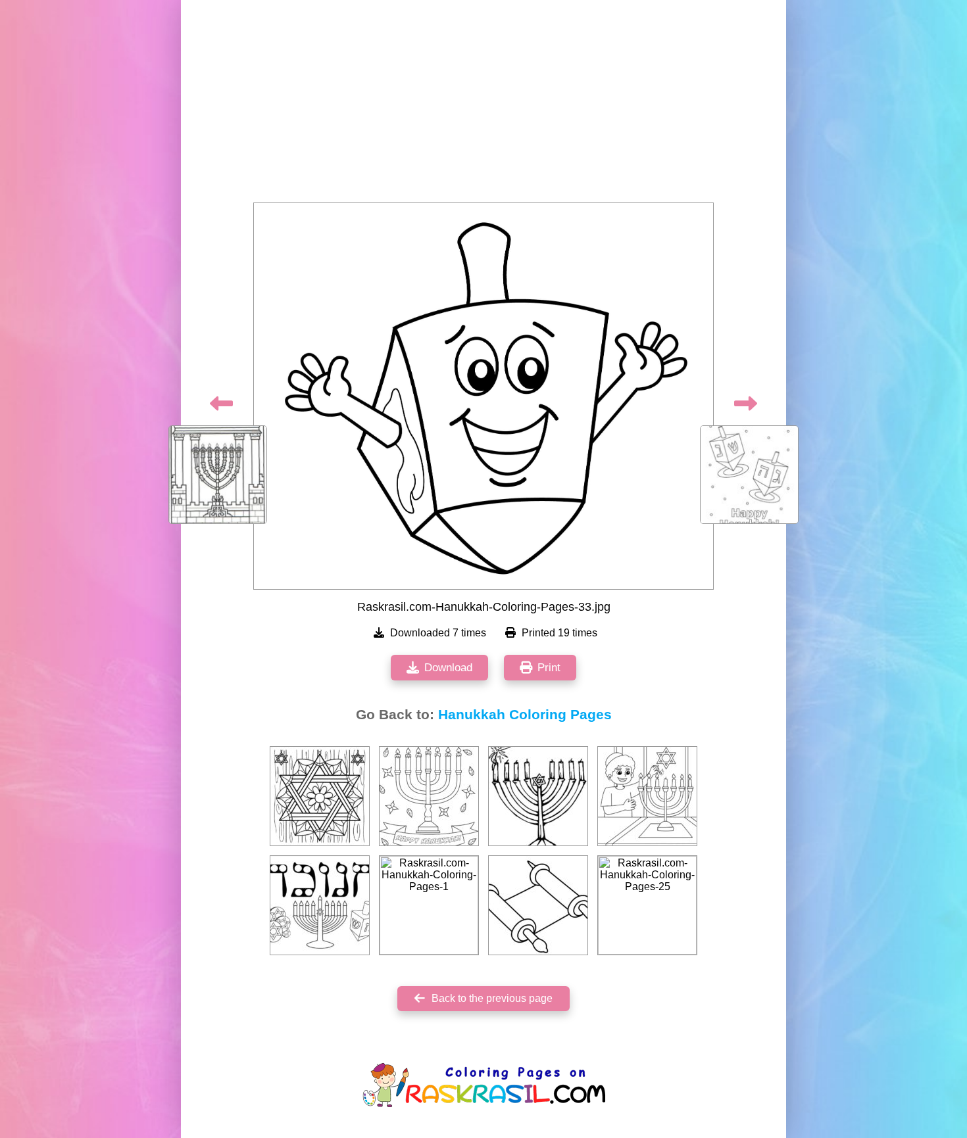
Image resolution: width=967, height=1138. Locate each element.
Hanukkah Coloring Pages (525, 715)
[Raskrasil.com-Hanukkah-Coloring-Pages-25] (647, 905)
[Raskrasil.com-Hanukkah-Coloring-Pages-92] (320, 905)
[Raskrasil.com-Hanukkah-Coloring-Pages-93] (538, 796)
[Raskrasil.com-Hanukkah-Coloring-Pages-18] (320, 796)
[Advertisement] (483, 105)
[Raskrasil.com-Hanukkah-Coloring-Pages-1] (429, 905)
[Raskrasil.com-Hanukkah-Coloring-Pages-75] (647, 796)
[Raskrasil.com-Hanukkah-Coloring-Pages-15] (429, 796)
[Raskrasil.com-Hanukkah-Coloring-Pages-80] (538, 905)
